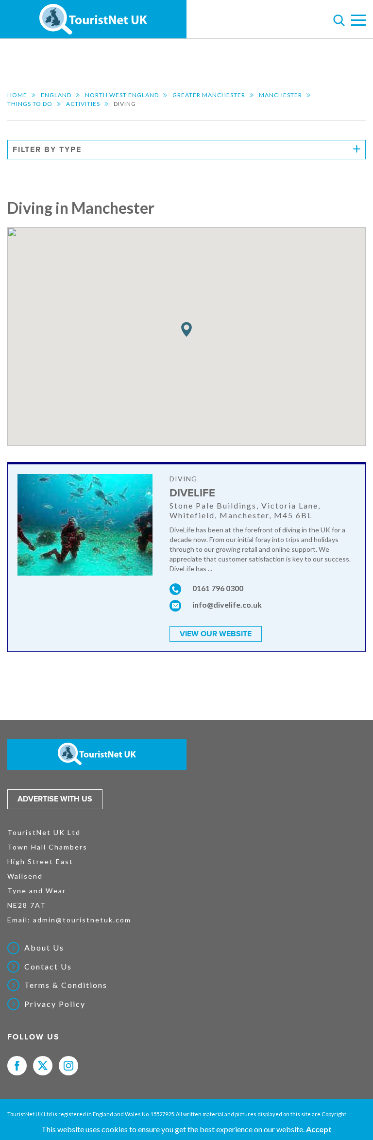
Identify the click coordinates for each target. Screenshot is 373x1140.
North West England (122, 95)
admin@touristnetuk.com (82, 920)
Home (17, 95)
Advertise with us (54, 799)
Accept (319, 1129)
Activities (83, 103)
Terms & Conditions (65, 985)
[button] (186, 329)
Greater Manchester (208, 95)
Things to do (29, 103)
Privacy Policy (54, 1004)
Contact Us (48, 966)
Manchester (280, 95)
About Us (44, 947)
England (56, 95)
